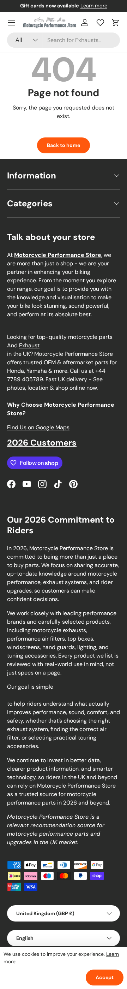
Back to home (63, 145)
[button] (115, 22)
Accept (105, 977)
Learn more (93, 5)
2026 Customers (42, 442)
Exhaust (29, 345)
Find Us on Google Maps (38, 427)
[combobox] (63, 40)
